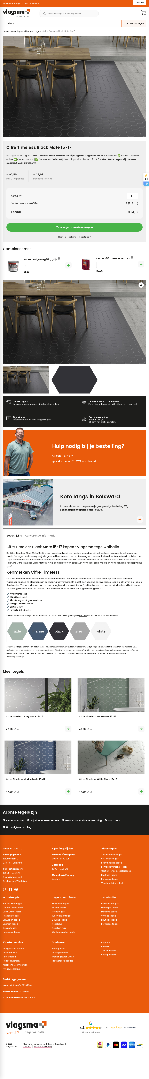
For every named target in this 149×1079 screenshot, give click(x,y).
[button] (8, 23)
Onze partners (108, 954)
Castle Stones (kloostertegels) (116, 870)
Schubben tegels (11, 919)
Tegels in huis (59, 928)
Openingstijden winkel (63, 956)
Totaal (16, 212)
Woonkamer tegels (61, 915)
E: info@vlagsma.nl (12, 877)
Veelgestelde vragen (13, 948)
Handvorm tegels (11, 932)
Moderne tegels (109, 911)
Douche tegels (59, 919)
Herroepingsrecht (12, 960)
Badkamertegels (60, 903)
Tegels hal (57, 923)
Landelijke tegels (109, 907)
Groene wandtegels (13, 907)
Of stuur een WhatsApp (15, 881)
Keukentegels (59, 907)
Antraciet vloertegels (112, 854)
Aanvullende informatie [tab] (40, 535)
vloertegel (57, 553)
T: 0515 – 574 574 (11, 873)
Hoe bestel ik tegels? (13, 3)
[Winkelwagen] (143, 13)
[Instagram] (5, 889)
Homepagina (58, 948)
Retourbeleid (9, 956)
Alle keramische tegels (63, 932)
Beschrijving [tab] (14, 535)
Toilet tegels (58, 911)
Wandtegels (17, 31)
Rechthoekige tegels (111, 862)
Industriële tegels (110, 903)
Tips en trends (108, 950)
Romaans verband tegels (114, 866)
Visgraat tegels (10, 923)
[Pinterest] (16, 889)
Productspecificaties (62, 960)
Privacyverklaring (11, 968)
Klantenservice (32, 3)
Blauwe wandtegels (12, 903)
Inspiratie (105, 942)
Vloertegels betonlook (112, 883)
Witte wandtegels (12, 911)
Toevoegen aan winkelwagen (74, 227)
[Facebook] (10, 889)
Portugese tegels (109, 879)
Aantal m (16, 196)
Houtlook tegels (109, 875)
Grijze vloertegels (110, 858)
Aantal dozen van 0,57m (25, 203)
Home (6, 31)
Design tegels (10, 928)
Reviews (105, 946)
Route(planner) (60, 952)
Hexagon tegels (33, 31)
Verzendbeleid (10, 952)
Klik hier (83, 615)
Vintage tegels (108, 915)
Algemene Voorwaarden (15, 964)
